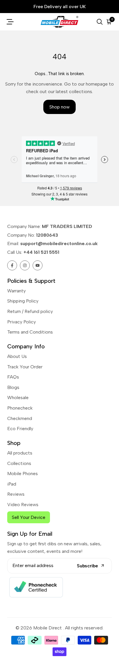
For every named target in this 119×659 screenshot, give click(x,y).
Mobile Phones (22, 473)
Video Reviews (22, 504)
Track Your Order (24, 367)
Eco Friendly (20, 428)
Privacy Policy (21, 322)
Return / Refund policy (30, 311)
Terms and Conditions (30, 332)
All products (19, 453)
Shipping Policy (22, 301)
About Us (17, 356)
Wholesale (18, 397)
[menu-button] (10, 22)
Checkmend (19, 418)
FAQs (13, 377)
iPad (11, 484)
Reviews (16, 494)
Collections (19, 463)
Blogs (13, 387)
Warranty (16, 291)
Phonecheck (20, 408)
